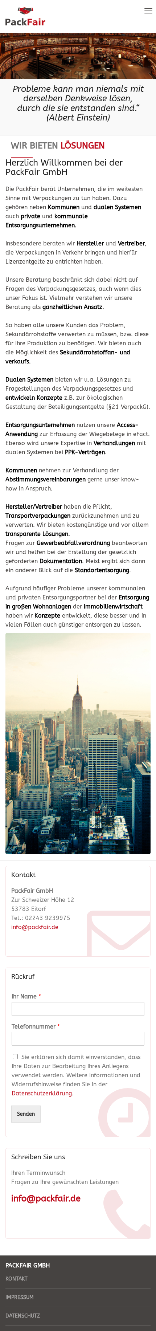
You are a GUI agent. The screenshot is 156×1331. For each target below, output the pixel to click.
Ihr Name (26, 996)
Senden (26, 1114)
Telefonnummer (36, 1026)
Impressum (19, 1297)
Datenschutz (22, 1316)
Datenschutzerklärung (42, 1093)
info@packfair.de (34, 927)
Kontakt (16, 1279)
